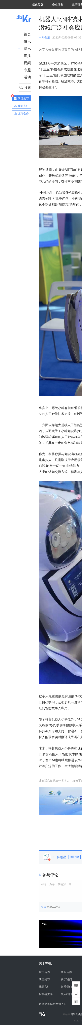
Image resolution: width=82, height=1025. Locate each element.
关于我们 (66, 979)
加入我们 (66, 994)
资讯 (27, 48)
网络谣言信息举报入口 (53, 1004)
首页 (27, 34)
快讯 (27, 41)
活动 (27, 76)
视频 (27, 62)
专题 (27, 69)
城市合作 (44, 972)
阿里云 (74, 1014)
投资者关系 (46, 994)
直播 (27, 55)
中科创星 (44, 37)
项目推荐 (44, 979)
